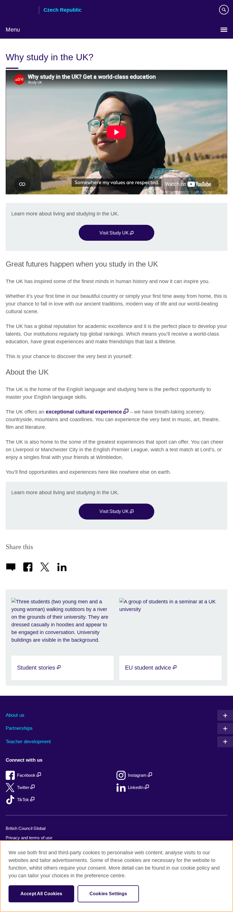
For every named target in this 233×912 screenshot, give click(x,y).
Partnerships (19, 728)
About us (15, 715)
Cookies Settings (108, 893)
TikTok (23, 799)
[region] (116, 876)
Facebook (27, 775)
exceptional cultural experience (84, 412)
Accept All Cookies (41, 893)
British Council (20, 10)
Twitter (23, 787)
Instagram (138, 775)
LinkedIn (136, 787)
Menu (13, 29)
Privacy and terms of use (29, 837)
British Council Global (25, 828)
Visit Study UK (114, 232)
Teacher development (28, 741)
